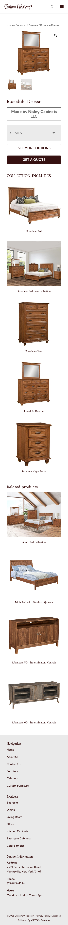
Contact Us (13, 764)
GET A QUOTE (34, 160)
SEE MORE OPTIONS (34, 148)
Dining (11, 809)
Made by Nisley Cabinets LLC (34, 113)
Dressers (33, 25)
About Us (12, 757)
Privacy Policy (43, 915)
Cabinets (12, 778)
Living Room (14, 816)
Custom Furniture (18, 785)
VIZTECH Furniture (40, 920)
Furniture (12, 771)
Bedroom (21, 25)
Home (10, 25)
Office (10, 824)
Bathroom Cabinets (19, 838)
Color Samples (15, 845)
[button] (56, 36)
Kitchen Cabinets (17, 831)
